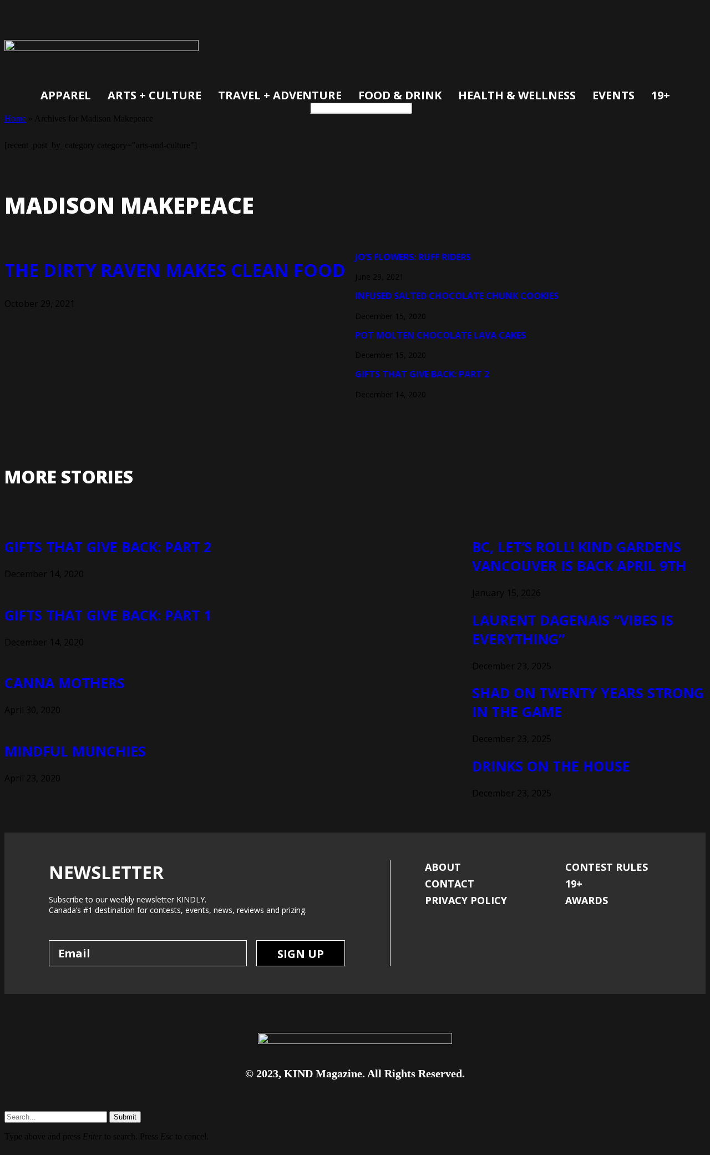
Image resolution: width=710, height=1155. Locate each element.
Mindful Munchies (75, 751)
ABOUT (443, 867)
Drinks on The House (551, 765)
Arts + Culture (154, 95)
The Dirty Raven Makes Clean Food (175, 270)
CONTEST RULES (606, 867)
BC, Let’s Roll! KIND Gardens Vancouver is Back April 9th (579, 556)
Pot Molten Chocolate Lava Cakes (440, 335)
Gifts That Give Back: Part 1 (107, 615)
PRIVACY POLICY (466, 900)
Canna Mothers (64, 682)
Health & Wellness (517, 95)
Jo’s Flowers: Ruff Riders (413, 257)
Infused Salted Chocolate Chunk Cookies (457, 296)
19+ (660, 95)
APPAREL (65, 95)
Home (15, 118)
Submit (125, 1117)
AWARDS (586, 900)
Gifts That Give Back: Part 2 (422, 374)
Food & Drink (400, 95)
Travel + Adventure (280, 95)
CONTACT (449, 883)
